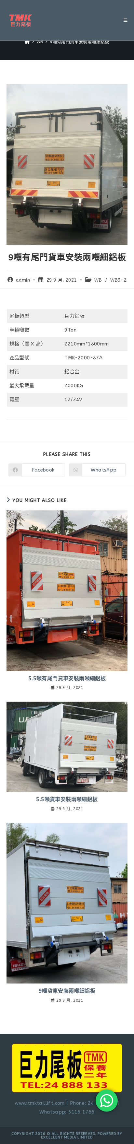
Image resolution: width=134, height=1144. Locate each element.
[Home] (27, 41)
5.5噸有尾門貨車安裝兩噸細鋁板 (67, 678)
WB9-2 (118, 280)
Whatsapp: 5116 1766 (67, 1112)
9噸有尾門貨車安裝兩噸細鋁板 (79, 41)
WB (98, 280)
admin (23, 280)
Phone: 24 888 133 (93, 1103)
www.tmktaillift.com (40, 1103)
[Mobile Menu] (125, 20)
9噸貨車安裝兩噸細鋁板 (67, 991)
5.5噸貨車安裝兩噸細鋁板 (67, 799)
